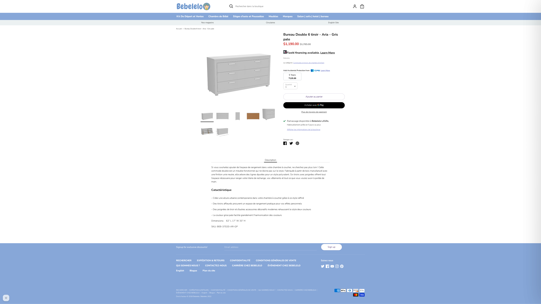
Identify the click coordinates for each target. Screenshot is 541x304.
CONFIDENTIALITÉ (240, 260)
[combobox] (290, 85)
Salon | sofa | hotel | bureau (313, 16)
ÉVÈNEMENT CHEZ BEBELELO (284, 265)
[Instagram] (337, 266)
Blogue (193, 270)
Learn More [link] (325, 70)
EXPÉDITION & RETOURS (210, 260)
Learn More (327, 53)
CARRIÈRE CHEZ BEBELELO (247, 265)
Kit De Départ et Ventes (190, 16)
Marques (287, 16)
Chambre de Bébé (218, 16)
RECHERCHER (183, 260)
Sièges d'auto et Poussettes (248, 16)
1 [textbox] (286, 87)
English (180, 270)
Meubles (273, 16)
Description (270, 160)
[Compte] (355, 5)
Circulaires (270, 22)
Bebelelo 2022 (205, 296)
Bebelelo (286, 58)
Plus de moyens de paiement (314, 112)
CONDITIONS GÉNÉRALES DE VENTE (276, 260)
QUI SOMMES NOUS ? (188, 265)
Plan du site (209, 270)
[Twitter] (322, 266)
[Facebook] (327, 266)
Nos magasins (207, 22)
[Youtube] (332, 266)
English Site (333, 22)
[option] (207, 22)
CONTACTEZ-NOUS (216, 265)
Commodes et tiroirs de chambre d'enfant (308, 63)
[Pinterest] (341, 266)
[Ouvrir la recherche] (231, 6)
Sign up (331, 247)
